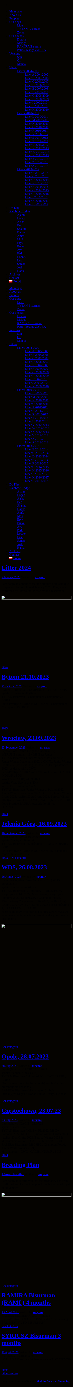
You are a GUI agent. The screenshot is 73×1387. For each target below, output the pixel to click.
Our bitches (16, 312)
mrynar (40, 577)
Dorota (21, 316)
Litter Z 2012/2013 (36, 439)
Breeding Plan (20, 1164)
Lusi (20, 537)
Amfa (20, 512)
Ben (19, 502)
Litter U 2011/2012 (36, 421)
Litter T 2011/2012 (36, 417)
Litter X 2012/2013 (37, 431)
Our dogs (15, 298)
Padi (20, 530)
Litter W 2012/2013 (37, 428)
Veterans (14, 330)
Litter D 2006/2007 (37, 361)
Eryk (20, 519)
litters (5, 667)
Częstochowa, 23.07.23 (31, 1110)
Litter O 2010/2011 (36, 403)
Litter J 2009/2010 (36, 382)
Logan (21, 495)
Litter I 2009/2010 (36, 379)
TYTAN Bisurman (28, 305)
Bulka (21, 523)
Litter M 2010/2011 (37, 396)
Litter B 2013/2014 (36, 449)
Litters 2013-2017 (28, 446)
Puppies (14, 295)
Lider (20, 302)
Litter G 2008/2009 (37, 372)
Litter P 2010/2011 (36, 407)
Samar (21, 540)
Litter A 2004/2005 (36, 351)
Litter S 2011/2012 (36, 414)
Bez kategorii (17, 857)
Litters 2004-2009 (28, 347)
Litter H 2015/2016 (37, 470)
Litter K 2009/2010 (37, 386)
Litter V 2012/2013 (37, 424)
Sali (19, 333)
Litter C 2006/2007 (36, 358)
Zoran (21, 309)
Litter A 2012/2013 (36, 442)
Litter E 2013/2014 (36, 460)
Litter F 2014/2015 (36, 463)
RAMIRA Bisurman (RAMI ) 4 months (28, 1299)
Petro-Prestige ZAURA (31, 326)
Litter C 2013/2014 (36, 453)
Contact (14, 554)
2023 (5, 728)
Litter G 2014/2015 (37, 467)
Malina (21, 340)
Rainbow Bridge (19, 488)
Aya (19, 526)
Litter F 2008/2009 (36, 368)
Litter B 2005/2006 (36, 354)
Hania (21, 547)
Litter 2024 (16, 567)
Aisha (20, 498)
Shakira (21, 505)
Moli (20, 516)
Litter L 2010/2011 (36, 393)
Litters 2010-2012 (28, 389)
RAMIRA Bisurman (29, 323)
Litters (13, 344)
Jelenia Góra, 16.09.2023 (34, 823)
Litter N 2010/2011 (36, 400)
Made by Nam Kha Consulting (53, 1381)
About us (15, 291)
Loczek (21, 533)
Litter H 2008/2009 (37, 375)
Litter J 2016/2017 (36, 474)
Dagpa (21, 509)
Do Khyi (14, 484)
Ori (19, 337)
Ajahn (21, 491)
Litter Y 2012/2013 (36, 435)
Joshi (20, 544)
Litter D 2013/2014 (37, 456)
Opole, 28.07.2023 (25, 1056)
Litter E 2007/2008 (36, 365)
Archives (14, 551)
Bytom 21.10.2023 (25, 676)
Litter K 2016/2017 (37, 477)
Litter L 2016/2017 (36, 481)
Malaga (21, 319)
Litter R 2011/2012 (36, 410)
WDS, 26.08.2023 (24, 867)
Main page (15, 288)
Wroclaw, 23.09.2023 (29, 737)
